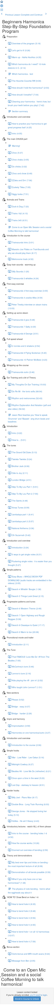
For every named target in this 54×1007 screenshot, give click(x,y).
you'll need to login (38, 994)
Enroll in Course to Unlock (27, 998)
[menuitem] (1, 6)
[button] (1, 2)
